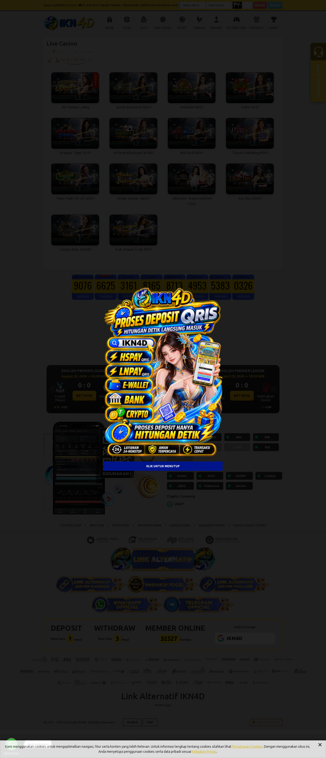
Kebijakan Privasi (204, 751)
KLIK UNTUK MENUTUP (163, 465)
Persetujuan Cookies (247, 746)
